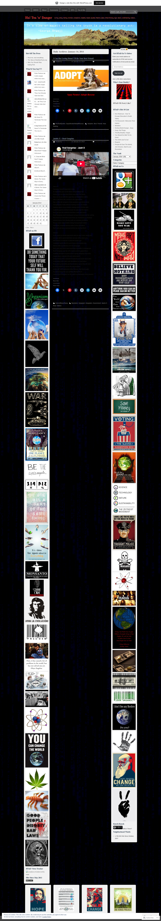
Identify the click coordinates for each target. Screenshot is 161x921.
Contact (64, 10)
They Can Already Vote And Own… (40, 104)
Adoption (90, 123)
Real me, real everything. (36, 58)
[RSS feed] (124, 49)
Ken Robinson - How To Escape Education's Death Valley (123, 116)
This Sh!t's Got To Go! (121, 140)
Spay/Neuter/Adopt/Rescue (75, 123)
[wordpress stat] (29, 881)
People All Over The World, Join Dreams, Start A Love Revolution (123, 147)
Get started (99, 3)
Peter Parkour (66, 61)
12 (47, 213)
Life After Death (39, 139)
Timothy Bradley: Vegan (122, 133)
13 (28, 216)
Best (95, 123)
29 (34, 223)
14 (31, 216)
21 (31, 220)
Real (54, 306)
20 (28, 220)
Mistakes (118, 125)
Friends (99, 123)
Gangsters (89, 303)
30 (37, 223)
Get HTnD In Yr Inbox (122, 53)
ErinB (36, 171)
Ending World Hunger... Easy (124, 128)
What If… (37, 168)
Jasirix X (104, 303)
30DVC (36, 10)
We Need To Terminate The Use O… (40, 119)
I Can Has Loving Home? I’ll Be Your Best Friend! (73, 58)
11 (43, 213)
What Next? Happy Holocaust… (39, 159)
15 (34, 216)
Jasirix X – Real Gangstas (63, 138)
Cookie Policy (46, 917)
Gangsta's (82, 303)
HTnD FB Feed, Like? (122, 103)
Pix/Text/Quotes (60, 123)
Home (27, 10)
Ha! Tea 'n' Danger (38, 17)
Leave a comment (100, 61)
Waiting (55, 126)
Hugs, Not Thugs (120, 130)
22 (34, 220)
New (104, 123)
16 (37, 216)
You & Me (81, 10)
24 (40, 220)
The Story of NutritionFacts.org (37, 60)
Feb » (32, 227)
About (44, 10)
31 (40, 223)
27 (28, 223)
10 (40, 213)
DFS (72, 10)
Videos (59, 306)
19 (47, 216)
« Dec (27, 227)
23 (37, 220)
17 (40, 216)
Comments (54, 10)
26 (47, 220)
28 (31, 223)
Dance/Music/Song (62, 303)
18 (43, 216)
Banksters (75, 303)
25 (43, 220)
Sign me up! (118, 73)
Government (97, 303)
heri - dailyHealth (39, 82)
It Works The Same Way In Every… (40, 179)
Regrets (117, 142)
